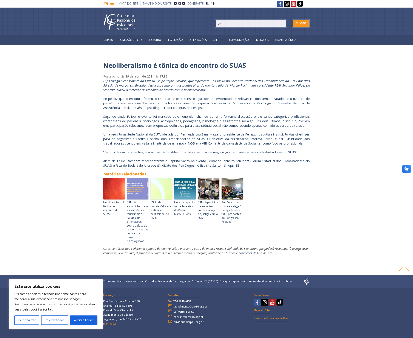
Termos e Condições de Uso (243, 253)
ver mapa (110, 324)
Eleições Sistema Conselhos (122, 49)
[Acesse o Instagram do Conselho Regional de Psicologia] (287, 4)
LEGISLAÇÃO (175, 40)
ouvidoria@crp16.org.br (188, 322)
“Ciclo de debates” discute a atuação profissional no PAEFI (161, 210)
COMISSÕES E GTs (130, 40)
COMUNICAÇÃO (239, 40)
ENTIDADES (262, 40)
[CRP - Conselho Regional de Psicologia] (120, 22)
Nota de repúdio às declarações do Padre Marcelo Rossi (184, 208)
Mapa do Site (128, 4)
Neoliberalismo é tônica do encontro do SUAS (113, 208)
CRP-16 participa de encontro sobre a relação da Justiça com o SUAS (208, 210)
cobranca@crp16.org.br (188, 317)
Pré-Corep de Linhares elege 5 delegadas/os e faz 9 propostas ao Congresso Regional (231, 212)
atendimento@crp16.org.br (190, 306)
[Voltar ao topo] (404, 268)
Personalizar (26, 320)
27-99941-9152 (182, 301)
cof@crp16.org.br (185, 312)
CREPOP (218, 40)
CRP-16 (108, 40)
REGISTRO (154, 40)
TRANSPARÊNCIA (285, 40)
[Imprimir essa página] (112, 4)
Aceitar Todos (84, 320)
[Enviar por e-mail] (105, 4)
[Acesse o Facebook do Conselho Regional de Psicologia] (280, 4)
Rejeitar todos (55, 320)
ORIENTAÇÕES (198, 40)
